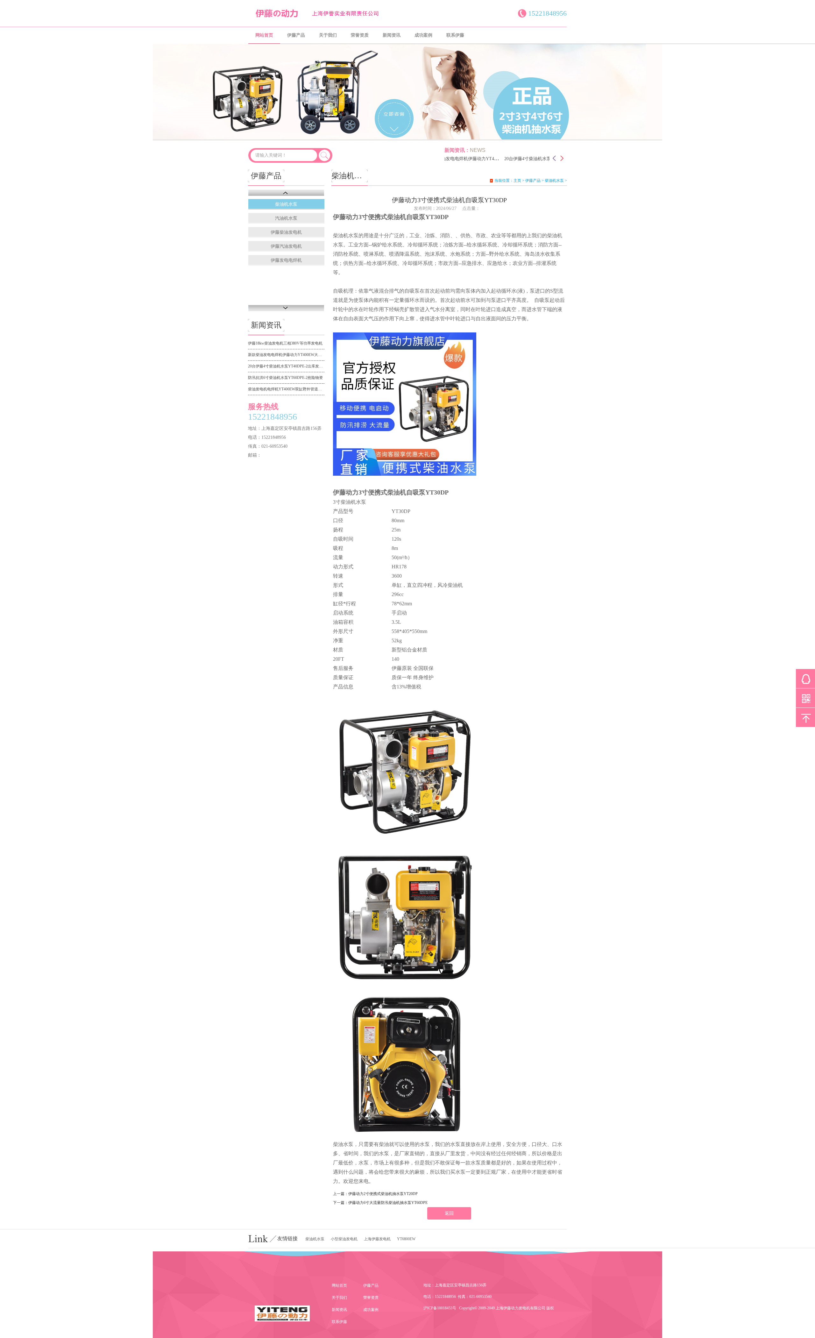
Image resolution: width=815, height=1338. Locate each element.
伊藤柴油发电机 (286, 232)
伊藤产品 (296, 35)
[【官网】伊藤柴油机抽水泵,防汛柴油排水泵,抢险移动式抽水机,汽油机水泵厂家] (324, 17)
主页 (517, 180)
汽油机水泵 (286, 218)
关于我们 (328, 35)
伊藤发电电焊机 (286, 260)
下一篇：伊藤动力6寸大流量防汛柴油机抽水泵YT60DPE (380, 1202)
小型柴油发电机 (344, 1239)
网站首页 (264, 35)
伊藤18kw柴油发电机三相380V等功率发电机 (285, 343)
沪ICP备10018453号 (439, 1308)
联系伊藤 (455, 35)
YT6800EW (406, 1239)
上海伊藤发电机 (377, 1239)
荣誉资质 (360, 35)
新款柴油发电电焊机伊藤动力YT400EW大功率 (452, 158)
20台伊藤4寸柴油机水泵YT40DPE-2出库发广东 (529, 158)
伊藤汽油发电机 (286, 246)
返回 (449, 1213)
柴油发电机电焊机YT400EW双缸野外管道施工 (286, 389)
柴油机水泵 (286, 204)
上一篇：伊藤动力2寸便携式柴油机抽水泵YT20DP (375, 1194)
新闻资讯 (391, 35)
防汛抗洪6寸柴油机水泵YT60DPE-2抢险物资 (285, 377)
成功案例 (423, 35)
